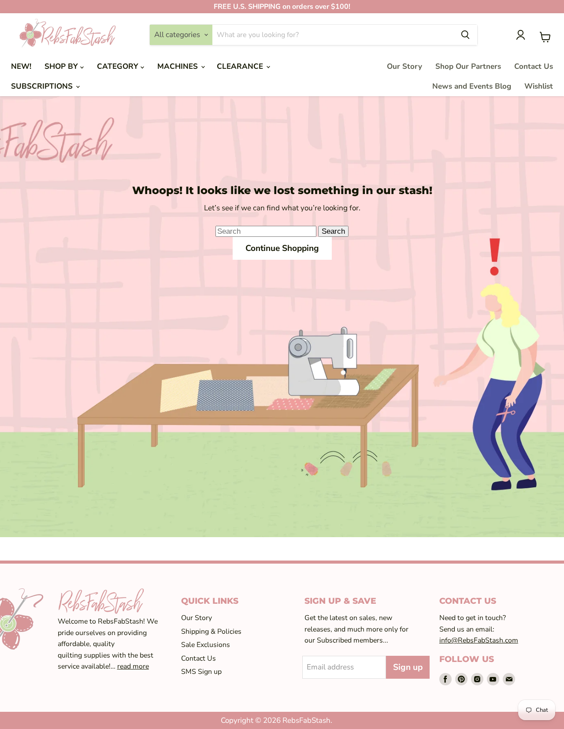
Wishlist (538, 86)
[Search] (465, 35)
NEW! (21, 66)
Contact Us (533, 66)
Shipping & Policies (211, 631)
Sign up (408, 667)
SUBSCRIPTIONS (43, 86)
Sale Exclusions (205, 645)
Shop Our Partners (468, 66)
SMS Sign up (201, 672)
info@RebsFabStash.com (478, 640)
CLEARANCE (241, 66)
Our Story (404, 66)
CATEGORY (119, 66)
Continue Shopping (282, 248)
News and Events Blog (471, 86)
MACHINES (178, 66)
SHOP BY (62, 66)
